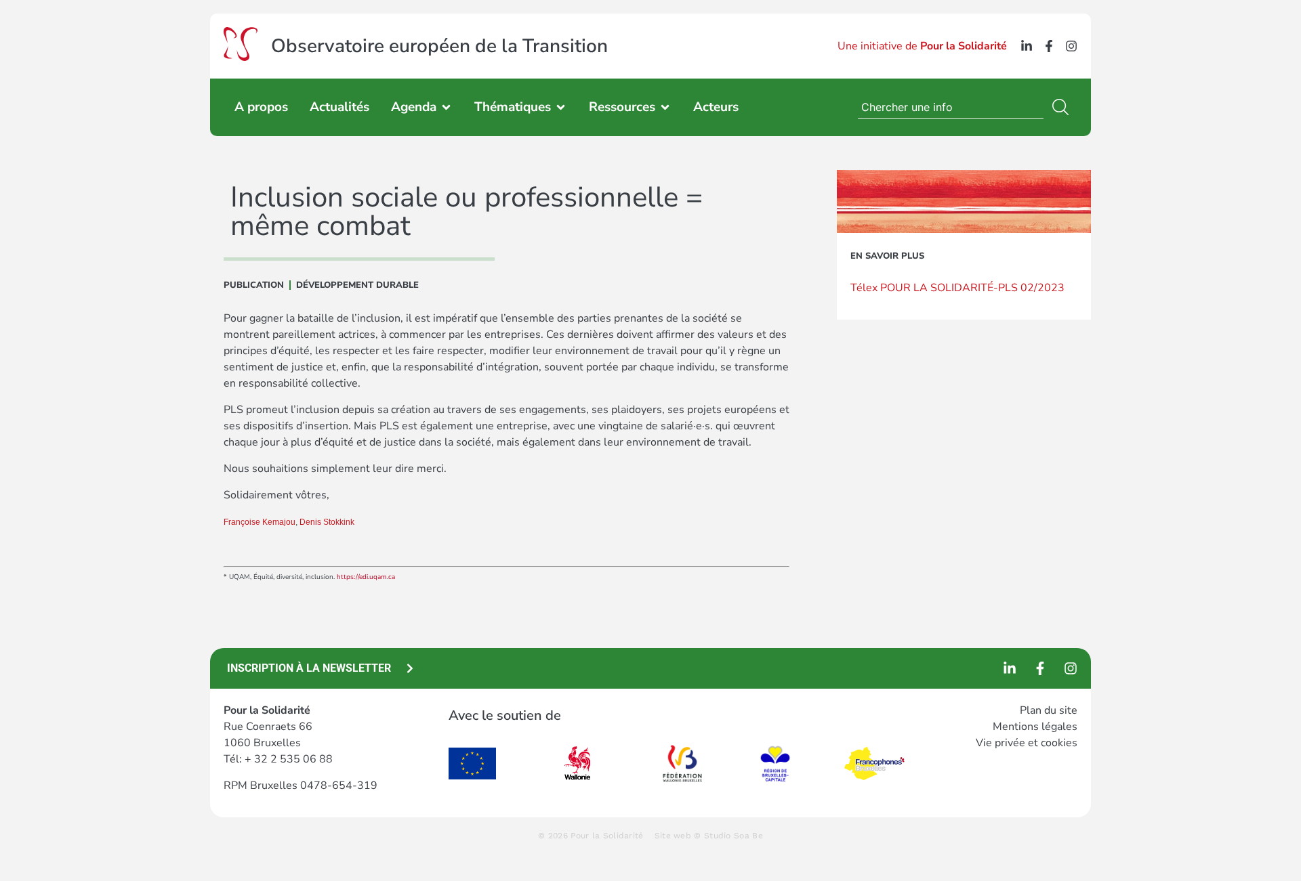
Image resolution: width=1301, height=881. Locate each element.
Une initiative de (922, 46)
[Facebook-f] (1049, 46)
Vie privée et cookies (1026, 742)
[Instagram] (1071, 46)
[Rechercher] (1063, 107)
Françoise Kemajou (259, 522)
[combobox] (951, 107)
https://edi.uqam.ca (367, 577)
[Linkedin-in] (1026, 46)
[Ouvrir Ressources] (665, 107)
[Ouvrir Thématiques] (560, 107)
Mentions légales (1035, 726)
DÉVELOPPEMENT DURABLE (357, 285)
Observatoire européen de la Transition (439, 46)
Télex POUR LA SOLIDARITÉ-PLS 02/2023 (957, 287)
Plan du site (1048, 710)
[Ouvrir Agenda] (446, 107)
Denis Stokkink (327, 522)
